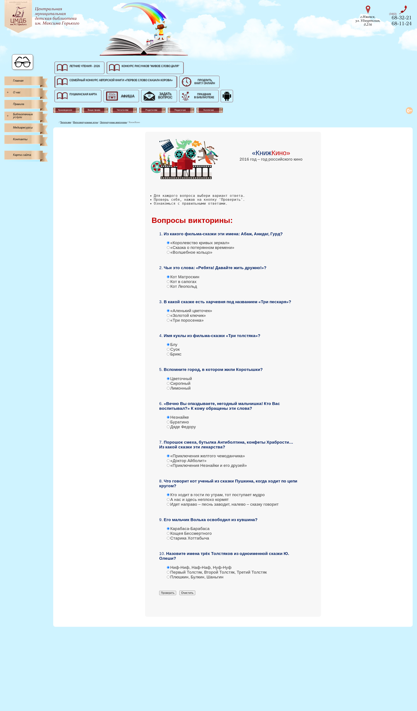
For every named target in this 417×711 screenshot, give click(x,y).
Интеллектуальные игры (85, 122)
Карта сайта (22, 154)
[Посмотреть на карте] (369, 15)
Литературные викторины (113, 122)
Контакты (20, 139)
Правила (18, 104)
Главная (18, 80)
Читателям (65, 122)
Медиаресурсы (23, 127)
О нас (17, 92)
